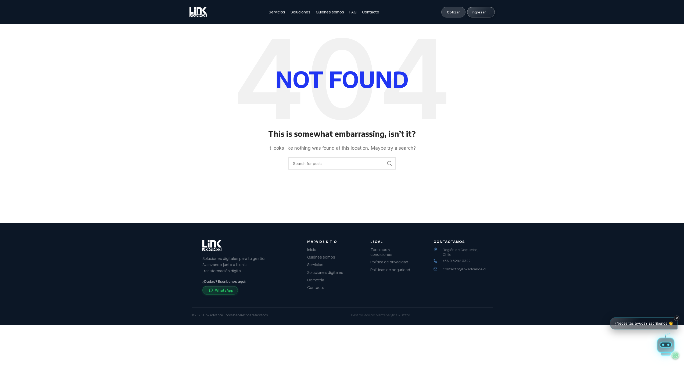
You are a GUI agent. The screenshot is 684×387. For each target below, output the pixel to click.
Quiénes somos (330, 12)
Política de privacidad (389, 262)
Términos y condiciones (381, 252)
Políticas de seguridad (390, 269)
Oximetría (315, 280)
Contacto (370, 12)
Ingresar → (481, 12)
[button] (666, 344)
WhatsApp (224, 290)
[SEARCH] (390, 163)
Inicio (311, 249)
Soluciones (300, 12)
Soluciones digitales (325, 272)
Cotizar (453, 12)
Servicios (277, 12)
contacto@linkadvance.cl (464, 269)
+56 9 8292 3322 (457, 261)
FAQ (353, 12)
